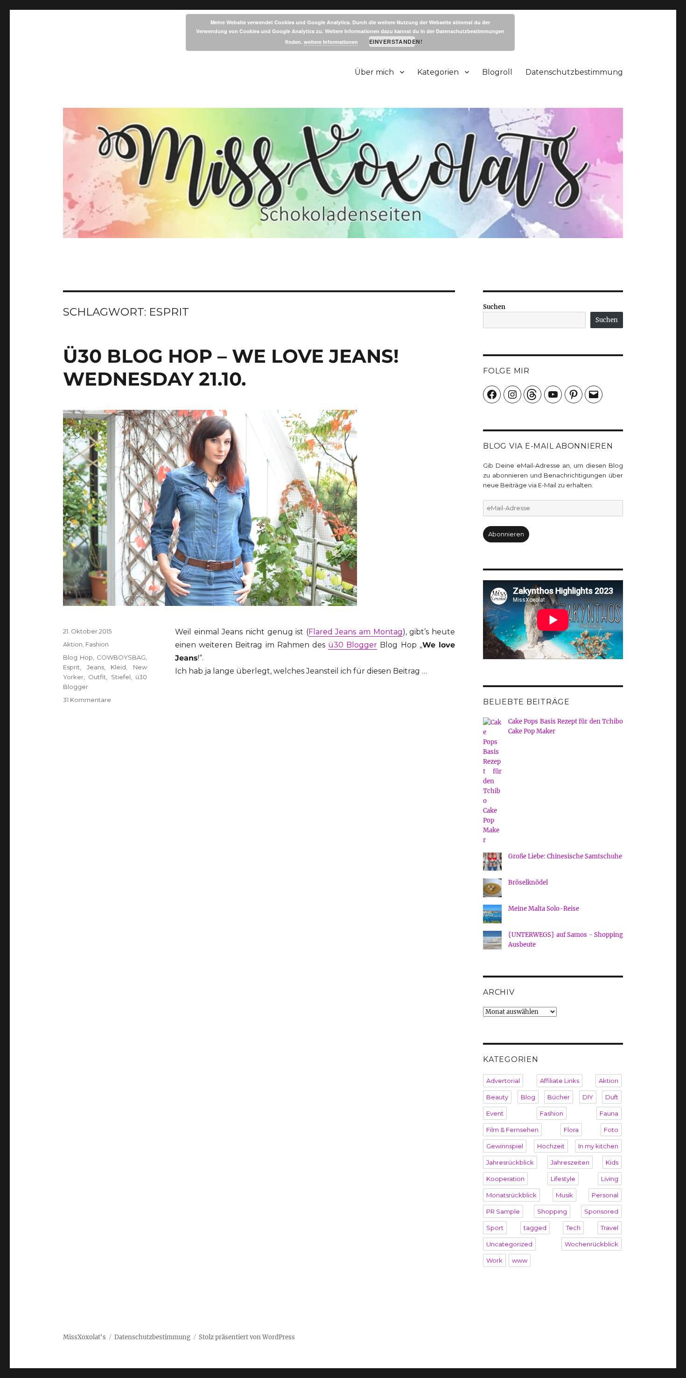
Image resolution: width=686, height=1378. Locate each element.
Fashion (97, 644)
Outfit (97, 677)
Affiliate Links (559, 1080)
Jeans (95, 667)
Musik (564, 1195)
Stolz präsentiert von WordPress (247, 1337)
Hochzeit (551, 1146)
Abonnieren (506, 534)
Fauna (609, 1113)
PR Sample (503, 1211)
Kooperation (505, 1178)
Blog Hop (78, 657)
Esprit (71, 667)
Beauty (497, 1097)
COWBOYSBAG (121, 657)
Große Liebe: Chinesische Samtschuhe (565, 856)
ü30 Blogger (352, 644)
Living (609, 1178)
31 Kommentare (87, 699)
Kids (612, 1162)
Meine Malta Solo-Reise (543, 909)
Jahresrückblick (510, 1162)
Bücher (558, 1097)
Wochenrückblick (591, 1244)
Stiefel (121, 677)
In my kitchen (598, 1146)
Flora (571, 1129)
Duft (611, 1097)
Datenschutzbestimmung (574, 72)
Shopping (552, 1211)
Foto (611, 1129)
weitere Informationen (331, 41)
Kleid (118, 667)
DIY (587, 1097)
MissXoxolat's (84, 1337)
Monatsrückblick (511, 1195)
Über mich (374, 72)
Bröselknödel (528, 882)
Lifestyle (563, 1178)
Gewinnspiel (504, 1146)
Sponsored (601, 1211)
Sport (495, 1227)
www (519, 1260)
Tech (573, 1227)
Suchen (494, 307)
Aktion (73, 644)
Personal (605, 1195)
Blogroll (497, 72)
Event (495, 1113)
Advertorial (503, 1080)
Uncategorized (509, 1244)
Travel (609, 1227)
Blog (528, 1097)
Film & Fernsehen (512, 1129)
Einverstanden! (392, 41)
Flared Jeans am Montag (355, 631)
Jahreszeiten (570, 1162)
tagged (535, 1227)
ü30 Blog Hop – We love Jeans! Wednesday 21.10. (231, 367)
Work (494, 1260)
